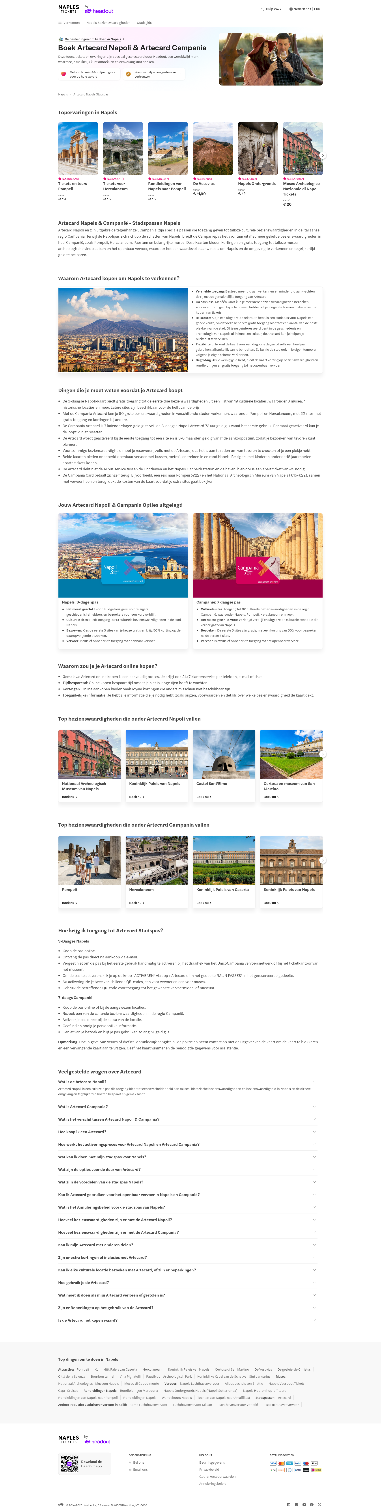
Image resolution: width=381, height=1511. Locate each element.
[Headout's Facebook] (312, 1504)
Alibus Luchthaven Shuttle (244, 1383)
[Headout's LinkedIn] (289, 1504)
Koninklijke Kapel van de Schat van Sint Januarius (233, 1376)
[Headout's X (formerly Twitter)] (319, 1504)
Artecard (284, 1397)
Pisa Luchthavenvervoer (281, 1404)
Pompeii (83, 1369)
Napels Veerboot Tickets (286, 1383)
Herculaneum (152, 1369)
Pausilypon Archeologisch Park (169, 1376)
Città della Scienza (71, 1376)
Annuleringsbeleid (212, 1483)
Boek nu (68, 796)
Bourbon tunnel (102, 1376)
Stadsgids (144, 22)
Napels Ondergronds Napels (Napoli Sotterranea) (200, 1390)
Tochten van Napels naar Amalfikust (223, 1397)
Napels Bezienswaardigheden (108, 22)
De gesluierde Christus (294, 1369)
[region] (190, 164)
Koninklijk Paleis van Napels (188, 1369)
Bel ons (138, 1462)
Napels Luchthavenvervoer (199, 1383)
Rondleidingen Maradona (139, 1390)
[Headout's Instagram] (296, 1504)
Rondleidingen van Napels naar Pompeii (88, 1397)
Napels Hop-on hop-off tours (264, 1390)
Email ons (140, 1469)
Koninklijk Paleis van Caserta (116, 1369)
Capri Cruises (68, 1390)
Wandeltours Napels (177, 1397)
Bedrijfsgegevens (212, 1462)
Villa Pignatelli (130, 1376)
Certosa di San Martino (232, 1369)
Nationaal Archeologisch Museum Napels (88, 1383)
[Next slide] (322, 155)
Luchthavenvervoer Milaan (192, 1404)
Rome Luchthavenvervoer (148, 1404)
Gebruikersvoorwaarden (217, 1476)
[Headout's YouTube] (304, 1504)
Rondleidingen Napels (139, 1397)
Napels (63, 94)
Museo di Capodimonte (141, 1383)
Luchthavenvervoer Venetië (238, 1404)
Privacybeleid (209, 1469)
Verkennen (72, 22)
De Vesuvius (263, 1369)
